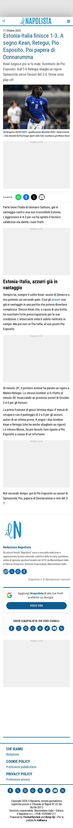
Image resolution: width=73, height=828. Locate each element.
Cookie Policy (18, 761)
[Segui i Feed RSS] (61, 628)
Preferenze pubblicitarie (21, 767)
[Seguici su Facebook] (11, 628)
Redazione (12, 754)
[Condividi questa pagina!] (3, 21)
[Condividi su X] (34, 197)
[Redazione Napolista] (13, 530)
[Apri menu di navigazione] (68, 21)
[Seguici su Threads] (40, 628)
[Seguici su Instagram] (26, 628)
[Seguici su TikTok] (47, 628)
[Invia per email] (42, 197)
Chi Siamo (14, 749)
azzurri (56, 300)
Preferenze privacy (18, 779)
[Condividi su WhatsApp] (18, 197)
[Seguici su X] (18, 628)
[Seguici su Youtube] (54, 628)
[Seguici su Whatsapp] (33, 628)
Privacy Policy (19, 774)
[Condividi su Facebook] (26, 197)
